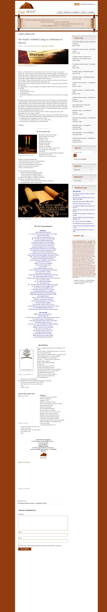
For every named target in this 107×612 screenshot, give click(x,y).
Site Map (91, 12)
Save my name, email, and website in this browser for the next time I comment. (39, 545)
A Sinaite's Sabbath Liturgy (26, 34)
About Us (67, 12)
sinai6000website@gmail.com (87, 4)
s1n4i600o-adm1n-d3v (35, 46)
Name (20, 532)
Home (60, 12)
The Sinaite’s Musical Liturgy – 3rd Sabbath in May (32, 502)
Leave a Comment (49, 46)
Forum (83, 12)
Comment (21, 514)
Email (20, 538)
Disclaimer (75, 12)
